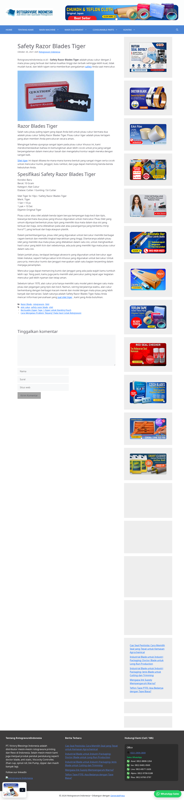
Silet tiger (23, 160)
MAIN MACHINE (47, 29)
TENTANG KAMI (25, 29)
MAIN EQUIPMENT (74, 29)
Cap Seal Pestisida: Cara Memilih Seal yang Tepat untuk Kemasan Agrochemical (147, 649)
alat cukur (25, 307)
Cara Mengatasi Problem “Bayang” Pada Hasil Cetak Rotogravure (51, 313)
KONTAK (127, 29)
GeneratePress (117, 795)
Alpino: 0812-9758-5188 (142, 773)
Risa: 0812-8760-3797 (141, 777)
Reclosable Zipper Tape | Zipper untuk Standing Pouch (46, 310)
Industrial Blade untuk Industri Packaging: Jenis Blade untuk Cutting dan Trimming (146, 672)
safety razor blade (39, 307)
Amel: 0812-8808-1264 (141, 761)
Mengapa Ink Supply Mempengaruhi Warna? (89, 770)
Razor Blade (26, 304)
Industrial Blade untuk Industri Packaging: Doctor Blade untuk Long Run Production (147, 660)
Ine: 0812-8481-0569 (140, 765)
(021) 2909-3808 (138, 753)
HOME (9, 29)
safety (88, 66)
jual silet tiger (65, 297)
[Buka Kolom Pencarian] (177, 29)
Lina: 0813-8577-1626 (141, 769)
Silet (47, 304)
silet (51, 307)
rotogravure (38, 304)
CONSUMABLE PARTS (103, 29)
